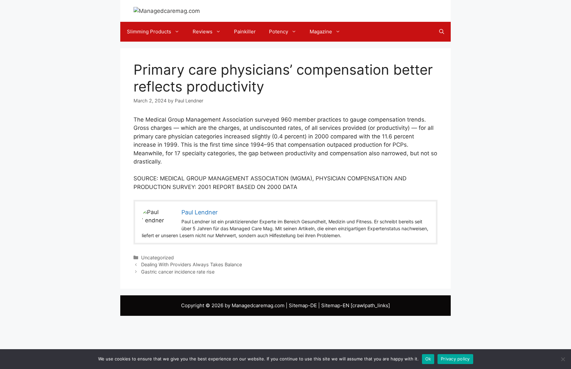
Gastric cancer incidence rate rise (177, 272)
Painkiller (245, 31)
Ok (428, 358)
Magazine (321, 31)
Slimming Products (149, 31)
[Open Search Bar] (442, 32)
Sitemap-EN (335, 305)
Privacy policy (455, 358)
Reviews (202, 31)
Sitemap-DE (303, 305)
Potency (278, 31)
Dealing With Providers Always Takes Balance (191, 264)
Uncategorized (157, 257)
